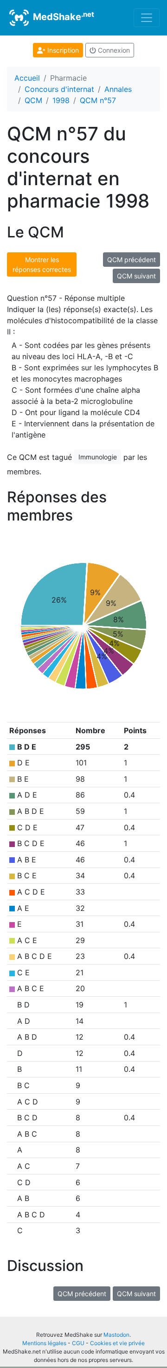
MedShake (62, 16)
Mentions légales (44, 1343)
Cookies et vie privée (117, 1343)
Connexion (113, 50)
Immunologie (97, 457)
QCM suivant (136, 276)
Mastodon (116, 1334)
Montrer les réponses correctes (42, 264)
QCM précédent (131, 260)
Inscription (62, 50)
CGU (78, 1343)
